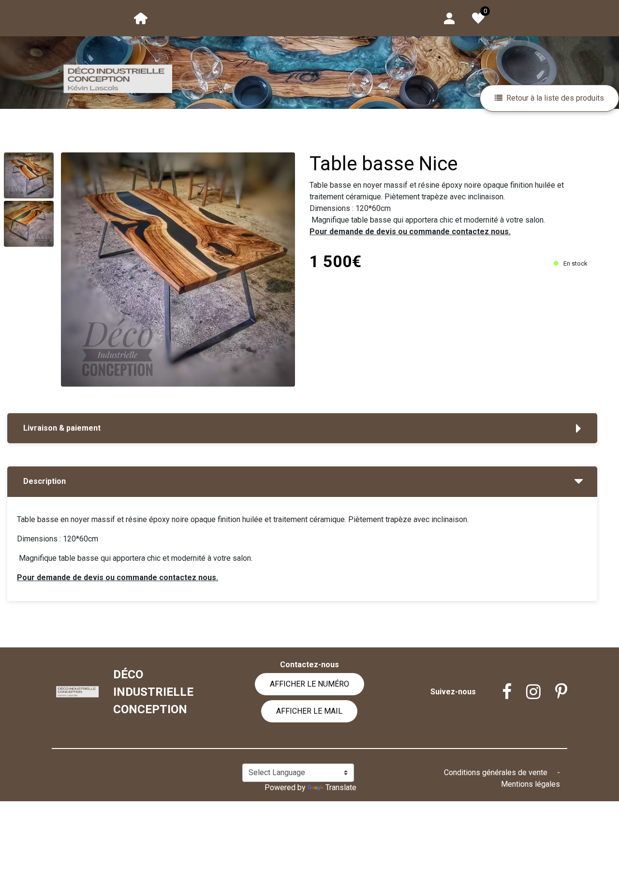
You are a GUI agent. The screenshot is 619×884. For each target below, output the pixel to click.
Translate (340, 787)
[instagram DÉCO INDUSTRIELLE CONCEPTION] (526, 692)
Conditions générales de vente (496, 772)
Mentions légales (530, 784)
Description (44, 481)
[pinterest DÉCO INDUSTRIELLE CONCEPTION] (554, 692)
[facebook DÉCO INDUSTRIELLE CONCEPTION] (499, 692)
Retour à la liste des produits (555, 98)
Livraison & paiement (62, 428)
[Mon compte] (449, 17)
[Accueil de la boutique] (140, 17)
